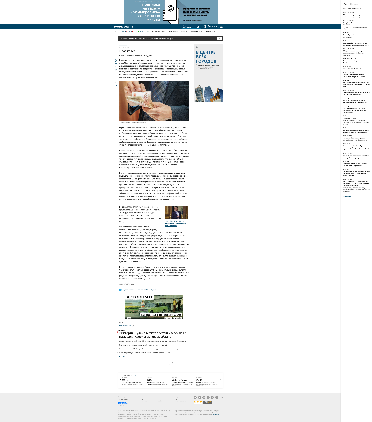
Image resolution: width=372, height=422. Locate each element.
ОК (219, 39)
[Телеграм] (195, 397)
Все (135, 375)
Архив (143, 399)
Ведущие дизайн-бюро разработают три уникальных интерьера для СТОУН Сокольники (185, 384)
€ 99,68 (130, 31)
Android (160, 401)
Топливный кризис (210, 31)
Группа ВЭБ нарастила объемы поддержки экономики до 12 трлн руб (136, 383)
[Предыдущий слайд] (120, 380)
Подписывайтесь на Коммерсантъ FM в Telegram (139, 290)
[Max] (216, 397)
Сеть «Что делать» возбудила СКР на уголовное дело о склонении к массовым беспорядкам (152, 341)
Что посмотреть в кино (158, 31)
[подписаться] (133, 325)
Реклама (161, 397)
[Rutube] (212, 397)
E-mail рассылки (180, 401)
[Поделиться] (116, 79)
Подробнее (215, 415)
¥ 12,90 (136, 31)
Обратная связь (180, 397)
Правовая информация (182, 399)
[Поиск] (217, 26)
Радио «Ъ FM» (123, 45)
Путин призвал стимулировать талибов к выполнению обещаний (143, 345)
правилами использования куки (161, 39)
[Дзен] (203, 397)
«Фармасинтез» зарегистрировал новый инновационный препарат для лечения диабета (210, 384)
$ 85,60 (124, 31)
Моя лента (354, 4)
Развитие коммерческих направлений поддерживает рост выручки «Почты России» (161, 384)
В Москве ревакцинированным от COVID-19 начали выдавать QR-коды (145, 353)
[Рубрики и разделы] (221, 26)
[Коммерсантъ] (124, 26)
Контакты (145, 401)
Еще (120, 356)
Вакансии (161, 399)
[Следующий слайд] (221, 380)
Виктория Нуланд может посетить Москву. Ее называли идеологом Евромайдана (152, 335)
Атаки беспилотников (196, 31)
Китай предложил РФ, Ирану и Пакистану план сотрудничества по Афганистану (148, 349)
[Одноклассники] (208, 397)
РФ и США (184, 31)
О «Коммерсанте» (147, 397)
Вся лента (347, 196)
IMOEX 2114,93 (144, 31)
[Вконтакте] (199, 397)
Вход (213, 27)
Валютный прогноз (173, 31)
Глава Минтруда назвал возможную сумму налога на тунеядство (175, 223)
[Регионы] (205, 26)
